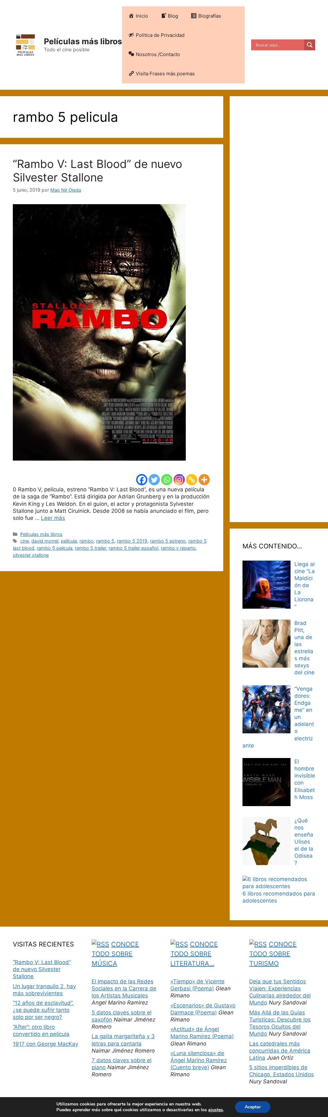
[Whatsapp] (166, 479)
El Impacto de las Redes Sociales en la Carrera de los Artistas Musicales (124, 988)
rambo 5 (105, 541)
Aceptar (253, 1107)
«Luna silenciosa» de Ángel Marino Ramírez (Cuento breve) (198, 1060)
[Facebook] (141, 479)
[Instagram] (179, 479)
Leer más (53, 518)
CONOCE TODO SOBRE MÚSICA (115, 953)
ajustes (215, 1110)
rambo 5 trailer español (133, 548)
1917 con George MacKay (45, 1044)
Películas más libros (83, 41)
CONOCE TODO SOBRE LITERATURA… (194, 953)
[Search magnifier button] (309, 44)
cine (24, 541)
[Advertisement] (278, 309)
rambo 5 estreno (168, 541)
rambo (86, 541)
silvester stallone (31, 555)
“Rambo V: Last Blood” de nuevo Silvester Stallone (97, 170)
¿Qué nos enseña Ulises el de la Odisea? (303, 841)
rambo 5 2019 (132, 541)
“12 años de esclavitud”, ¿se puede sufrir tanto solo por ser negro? (43, 1010)
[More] (204, 479)
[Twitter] (154, 479)
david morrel (44, 541)
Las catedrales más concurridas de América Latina (279, 1050)
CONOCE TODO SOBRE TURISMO (273, 953)
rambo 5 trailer (90, 548)
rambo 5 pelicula (54, 548)
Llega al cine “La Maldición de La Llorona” (304, 585)
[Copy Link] (191, 479)
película (69, 541)
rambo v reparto (178, 548)
